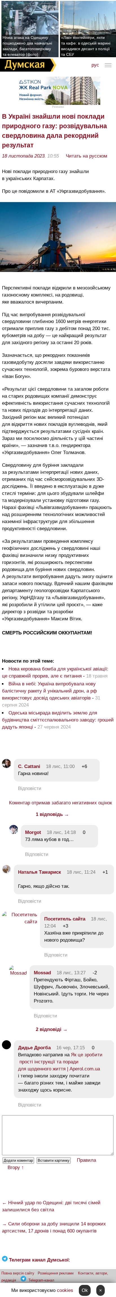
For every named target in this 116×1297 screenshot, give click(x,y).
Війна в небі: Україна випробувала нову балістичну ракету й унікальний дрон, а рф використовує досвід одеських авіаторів (49, 691)
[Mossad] (18, 973)
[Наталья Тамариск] (6, 872)
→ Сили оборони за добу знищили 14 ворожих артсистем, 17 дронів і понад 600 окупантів (54, 1227)
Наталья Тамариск (39, 872)
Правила (86, 1160)
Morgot (33, 832)
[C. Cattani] (6, 766)
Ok (85, 1290)
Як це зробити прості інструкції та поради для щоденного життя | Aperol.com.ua (60, 1062)
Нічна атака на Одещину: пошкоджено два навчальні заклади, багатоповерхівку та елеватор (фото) (27, 46)
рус (95, 65)
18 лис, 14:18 (61, 832)
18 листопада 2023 (23, 156)
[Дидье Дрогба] (6, 1047)
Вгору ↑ (16, 1167)
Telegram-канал (41, 1280)
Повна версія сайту (17, 1273)
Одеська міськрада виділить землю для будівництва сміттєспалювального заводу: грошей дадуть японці (58, 720)
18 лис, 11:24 (81, 872)
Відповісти (29, 788)
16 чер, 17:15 (70, 1047)
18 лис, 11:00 (60, 766)
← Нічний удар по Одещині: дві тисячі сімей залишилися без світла (51, 1206)
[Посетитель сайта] (19, 921)
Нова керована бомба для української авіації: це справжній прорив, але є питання (55, 672)
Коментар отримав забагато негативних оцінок (60, 802)
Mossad (42, 972)
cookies (65, 1290)
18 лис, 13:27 (71, 972)
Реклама (58, 106)
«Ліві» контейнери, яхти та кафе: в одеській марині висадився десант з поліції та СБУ (85, 46)
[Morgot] (13, 832)
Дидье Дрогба (34, 1047)
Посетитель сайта (64, 919)
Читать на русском (86, 156)
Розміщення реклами (55, 1273)
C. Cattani (29, 766)
